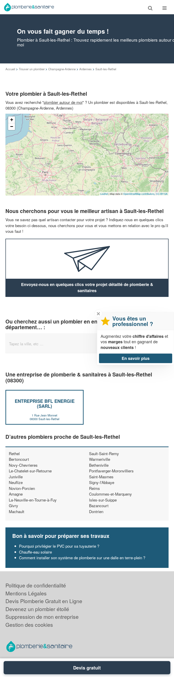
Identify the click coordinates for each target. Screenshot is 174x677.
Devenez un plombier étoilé (37, 609)
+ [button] (11, 120)
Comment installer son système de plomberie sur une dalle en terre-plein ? (82, 557)
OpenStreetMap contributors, (139, 194)
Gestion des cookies (29, 624)
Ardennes (85, 69)
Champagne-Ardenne (62, 69)
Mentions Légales (26, 593)
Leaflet (104, 194)
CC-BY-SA (161, 194)
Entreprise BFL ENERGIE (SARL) (45, 403)
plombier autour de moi (63, 102)
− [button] (11, 126)
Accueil (10, 69)
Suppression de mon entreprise (42, 616)
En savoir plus (136, 358)
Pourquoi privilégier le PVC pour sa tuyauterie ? (59, 546)
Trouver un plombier (32, 69)
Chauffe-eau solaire (35, 552)
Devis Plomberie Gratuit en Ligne (43, 601)
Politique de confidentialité (35, 585)
